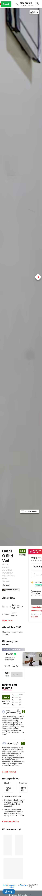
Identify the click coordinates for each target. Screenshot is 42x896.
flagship (23, 885)
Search (6, 4)
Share (35, 12)
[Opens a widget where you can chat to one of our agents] (8, 892)
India (5, 885)
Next (38, 277)
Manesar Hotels (12, 886)
